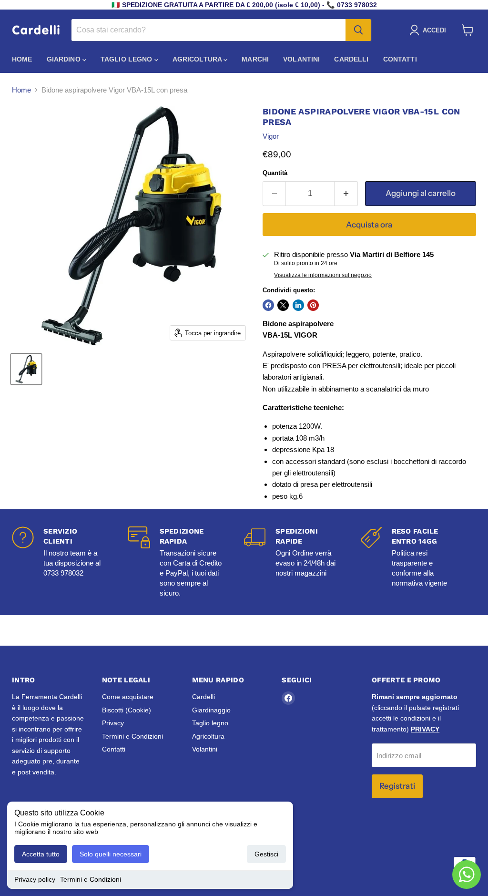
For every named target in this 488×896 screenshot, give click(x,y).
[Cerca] (358, 30)
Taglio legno (127, 59)
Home (22, 59)
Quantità (275, 172)
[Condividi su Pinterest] (313, 305)
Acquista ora (369, 224)
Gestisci (266, 854)
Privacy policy (34, 879)
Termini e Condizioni (90, 879)
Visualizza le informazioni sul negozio (323, 275)
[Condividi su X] (283, 305)
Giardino (64, 59)
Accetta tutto (41, 854)
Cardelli (351, 59)
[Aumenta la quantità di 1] (346, 193)
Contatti (400, 59)
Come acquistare (127, 696)
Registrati (397, 786)
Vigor (271, 136)
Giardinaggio (211, 710)
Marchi (255, 59)
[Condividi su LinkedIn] (298, 305)
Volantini (301, 59)
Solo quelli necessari (111, 854)
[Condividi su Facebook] (268, 305)
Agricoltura (198, 59)
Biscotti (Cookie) (126, 710)
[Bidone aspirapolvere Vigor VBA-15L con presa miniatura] (26, 369)
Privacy (113, 723)
